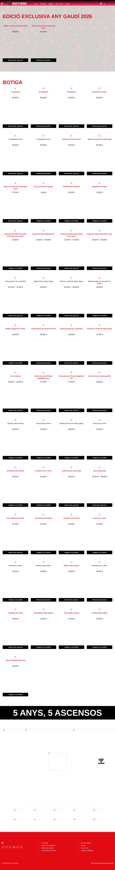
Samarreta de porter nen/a (71, 139)
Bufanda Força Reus (99, 186)
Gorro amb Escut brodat (15, 518)
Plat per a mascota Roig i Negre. (71, 281)
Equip (68, 4)
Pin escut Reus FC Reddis (43, 187)
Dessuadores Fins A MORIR (15, 281)
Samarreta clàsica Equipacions (43, 234)
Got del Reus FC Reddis (43, 518)
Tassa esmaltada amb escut (15, 660)
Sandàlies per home (15, 613)
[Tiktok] (17, 847)
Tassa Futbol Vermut (43, 423)
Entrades (43, 4)
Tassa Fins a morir (99, 423)
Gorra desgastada (99, 471)
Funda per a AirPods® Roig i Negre (99, 329)
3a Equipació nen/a (43, 139)
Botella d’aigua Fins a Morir (15, 329)
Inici (36, 4)
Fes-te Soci (59, 4)
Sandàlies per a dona (99, 565)
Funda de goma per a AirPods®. (71, 329)
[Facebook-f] (6, 847)
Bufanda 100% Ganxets (71, 186)
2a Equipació (43, 92)
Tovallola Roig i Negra (99, 613)
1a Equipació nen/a (15, 139)
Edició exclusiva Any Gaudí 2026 (15, 26)
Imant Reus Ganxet (15, 565)
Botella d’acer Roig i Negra (43, 281)
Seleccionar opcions (15, 60)
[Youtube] (14, 847)
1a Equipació (15, 92)
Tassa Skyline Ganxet (71, 613)
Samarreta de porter (99, 92)
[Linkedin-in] (21, 847)
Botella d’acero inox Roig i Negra (71, 423)
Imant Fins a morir (99, 518)
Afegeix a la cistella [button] (44, 221)
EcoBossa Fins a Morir (43, 471)
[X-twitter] (10, 847)
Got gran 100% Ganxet (71, 518)
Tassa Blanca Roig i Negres (43, 613)
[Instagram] (3, 847)
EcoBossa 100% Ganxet (15, 471)
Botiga (51, 4)
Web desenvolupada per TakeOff (102, 863)
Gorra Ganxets (15, 376)
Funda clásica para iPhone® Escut (43, 329)
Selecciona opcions (43, 268)
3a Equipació (71, 92)
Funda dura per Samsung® (71, 471)
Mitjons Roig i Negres (71, 565)
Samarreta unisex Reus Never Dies (99, 234)
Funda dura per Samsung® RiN (99, 376)
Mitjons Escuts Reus (43, 565)
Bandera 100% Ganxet (15, 423)
